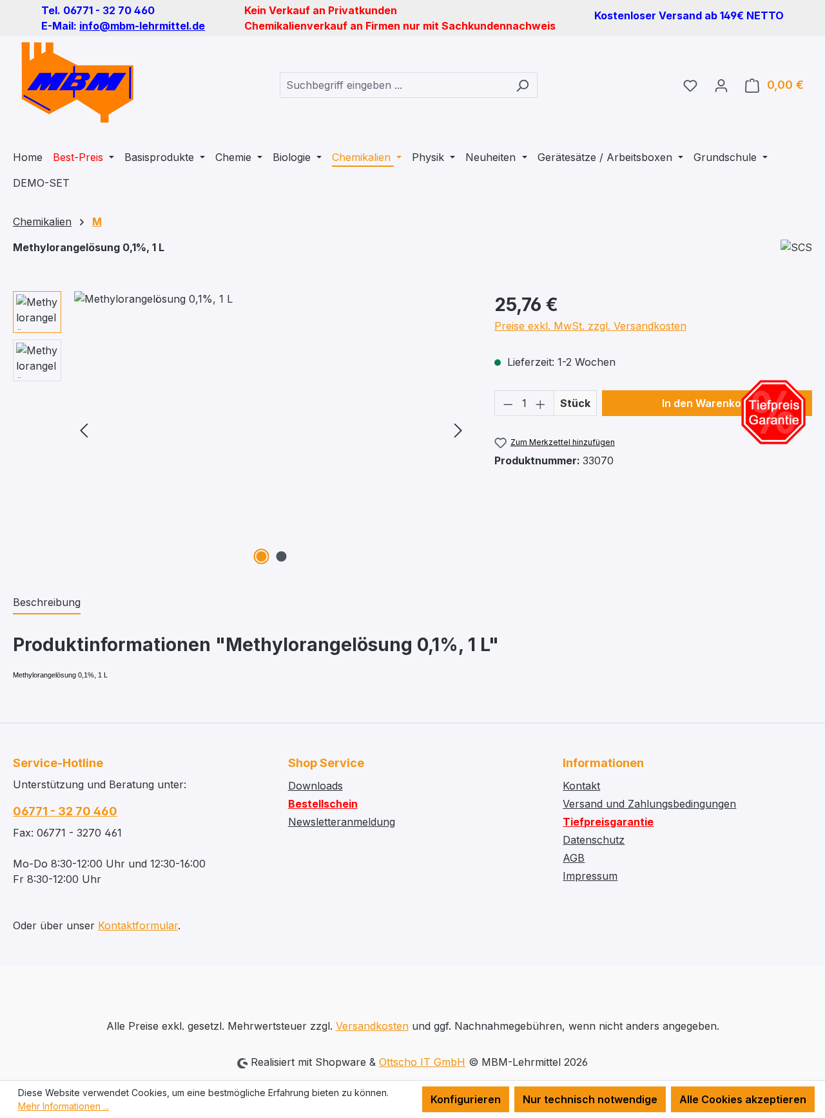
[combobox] (394, 85)
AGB (574, 857)
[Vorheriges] (83, 430)
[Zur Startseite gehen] (77, 82)
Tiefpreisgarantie (608, 821)
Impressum (590, 875)
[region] (240, 429)
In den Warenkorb (707, 403)
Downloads (315, 785)
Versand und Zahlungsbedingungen (649, 803)
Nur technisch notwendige (590, 1099)
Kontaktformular (138, 925)
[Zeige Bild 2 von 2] (281, 556)
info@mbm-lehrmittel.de (142, 25)
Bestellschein (323, 803)
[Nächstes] (458, 430)
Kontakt (581, 785)
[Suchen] (522, 85)
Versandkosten (372, 1025)
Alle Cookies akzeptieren (742, 1099)
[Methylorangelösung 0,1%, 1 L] (271, 429)
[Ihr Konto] (721, 85)
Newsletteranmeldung (341, 821)
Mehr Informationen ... (63, 1106)
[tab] (47, 602)
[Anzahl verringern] (507, 403)
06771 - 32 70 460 (65, 811)
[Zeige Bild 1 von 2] (261, 556)
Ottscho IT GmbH (422, 1062)
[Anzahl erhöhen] (540, 403)
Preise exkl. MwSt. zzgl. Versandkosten (590, 325)
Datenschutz (594, 839)
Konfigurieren (466, 1099)
